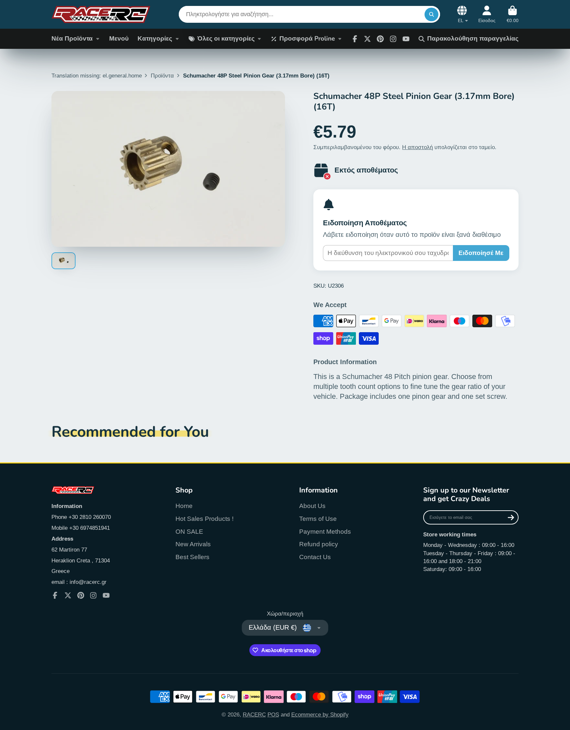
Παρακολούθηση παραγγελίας (473, 38)
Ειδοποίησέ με (481, 252)
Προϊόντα (162, 75)
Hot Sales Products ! (204, 518)
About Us (312, 505)
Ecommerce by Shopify (320, 714)
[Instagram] (393, 39)
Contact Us (315, 557)
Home (184, 505)
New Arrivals (193, 544)
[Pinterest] (380, 39)
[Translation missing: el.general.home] (100, 14)
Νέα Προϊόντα (72, 38)
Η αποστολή (417, 147)
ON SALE (189, 531)
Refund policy (318, 544)
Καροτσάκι (513, 14)
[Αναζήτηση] (431, 14)
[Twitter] (367, 39)
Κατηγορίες (155, 38)
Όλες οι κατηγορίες (226, 38)
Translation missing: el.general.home (96, 75)
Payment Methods (325, 531)
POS (273, 714)
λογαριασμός (486, 14)
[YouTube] (106, 595)
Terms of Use (318, 518)
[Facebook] (355, 39)
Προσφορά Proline (307, 38)
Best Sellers (192, 557)
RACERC (254, 714)
